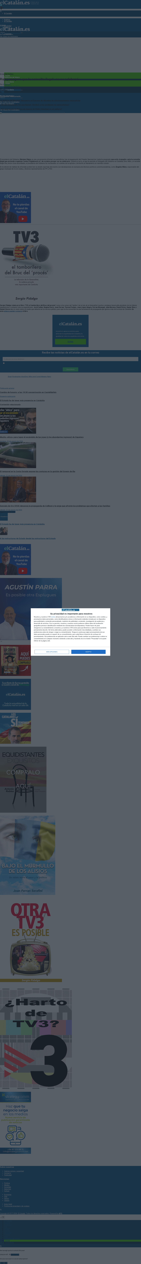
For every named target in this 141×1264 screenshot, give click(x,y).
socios (53, 617)
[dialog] (70, 632)
